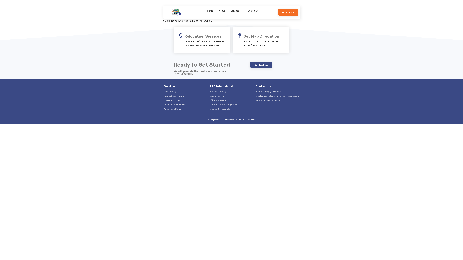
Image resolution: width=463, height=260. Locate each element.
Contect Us (253, 11)
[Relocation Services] (180, 35)
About (222, 11)
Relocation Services (202, 36)
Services (235, 11)
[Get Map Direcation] (239, 35)
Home (210, 11)
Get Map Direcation (261, 36)
